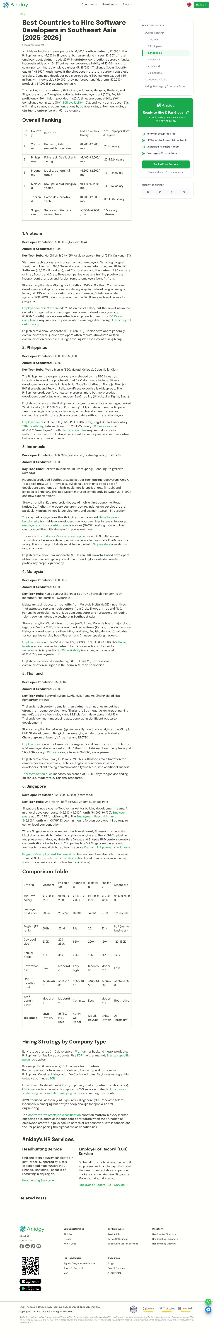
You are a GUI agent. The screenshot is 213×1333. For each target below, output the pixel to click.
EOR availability (73, 102)
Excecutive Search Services (123, 1244)
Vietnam (89, 847)
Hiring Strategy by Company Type (165, 86)
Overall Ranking (154, 33)
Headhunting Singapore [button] (165, 1239)
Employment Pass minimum (95, 816)
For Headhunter (72, 1258)
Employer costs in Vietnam (40, 308)
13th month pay (32, 426)
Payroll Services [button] (116, 1268)
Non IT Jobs (70, 1244)
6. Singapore (155, 73)
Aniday (47, 1312)
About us (24, 1236)
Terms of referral (73, 1268)
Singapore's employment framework (47, 854)
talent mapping (61, 1093)
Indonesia (123, 847)
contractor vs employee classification (54, 1115)
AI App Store (114, 1273)
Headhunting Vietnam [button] (164, 1244)
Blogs (126, 4)
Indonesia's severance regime (64, 536)
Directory (157, 1229)
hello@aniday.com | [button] (37, 1307)
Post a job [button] (114, 1234)
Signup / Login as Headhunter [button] (80, 1263)
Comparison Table (156, 79)
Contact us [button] (25, 1241)
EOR (114, 320)
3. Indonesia (155, 53)
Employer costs (32, 422)
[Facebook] (172, 192)
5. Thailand (154, 66)
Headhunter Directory (164, 1234)
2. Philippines (155, 46)
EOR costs (52, 752)
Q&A (66, 1273)
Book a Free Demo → (165, 164)
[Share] (184, 192)
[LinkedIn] (147, 192)
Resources (114, 1258)
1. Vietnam (153, 39)
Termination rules (74, 430)
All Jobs (68, 1234)
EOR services (101, 426)
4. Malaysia (154, 60)
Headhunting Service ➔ (38, 1180)
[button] (30, 1281)
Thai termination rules (37, 774)
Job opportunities (74, 1229)
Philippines (104, 847)
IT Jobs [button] (67, 1239)
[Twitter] (160, 192)
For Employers (116, 1229)
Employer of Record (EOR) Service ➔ (103, 1185)
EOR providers (101, 544)
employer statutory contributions (45, 525)
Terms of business (118, 1239)
